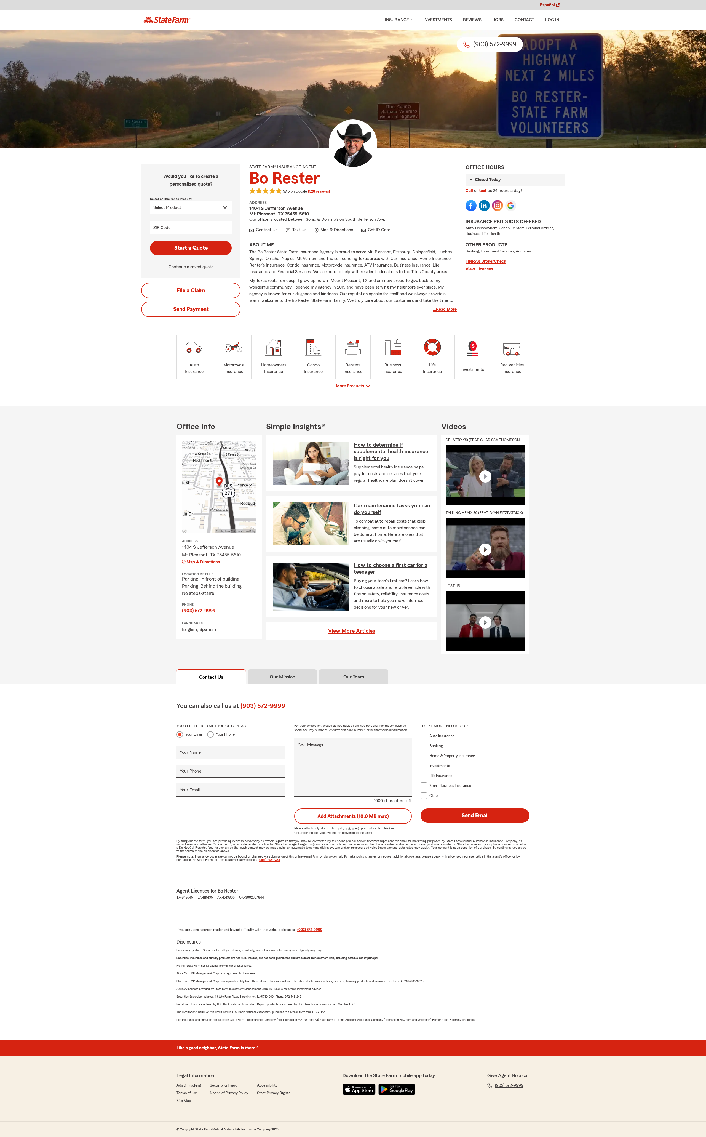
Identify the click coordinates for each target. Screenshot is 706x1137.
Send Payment (191, 309)
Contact (524, 20)
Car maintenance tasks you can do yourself (392, 509)
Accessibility (267, 1085)
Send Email (475, 815)
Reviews (472, 20)
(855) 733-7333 (269, 859)
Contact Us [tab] (211, 677)
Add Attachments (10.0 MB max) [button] (353, 816)
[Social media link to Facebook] (471, 205)
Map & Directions (203, 562)
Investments (437, 20)
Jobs (498, 20)
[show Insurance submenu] (411, 20)
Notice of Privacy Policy (229, 1093)
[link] (167, 19)
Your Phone (225, 734)
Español (547, 5)
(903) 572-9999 (198, 610)
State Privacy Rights (273, 1093)
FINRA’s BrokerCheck (486, 261)
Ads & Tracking (188, 1085)
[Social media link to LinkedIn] (484, 205)
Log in (552, 20)
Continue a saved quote (191, 267)
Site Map (183, 1101)
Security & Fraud (223, 1085)
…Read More (445, 309)
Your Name (190, 752)
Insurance (397, 20)
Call (469, 190)
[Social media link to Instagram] (497, 205)
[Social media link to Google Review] (510, 205)
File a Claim (191, 290)
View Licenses (479, 269)
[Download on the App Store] (359, 1089)
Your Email (194, 734)
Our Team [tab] (353, 676)
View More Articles (351, 631)
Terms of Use (187, 1093)
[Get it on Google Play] (396, 1089)
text (482, 190)
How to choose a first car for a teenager (390, 569)
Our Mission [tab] (282, 676)
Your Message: (311, 744)
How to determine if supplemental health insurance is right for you (391, 451)
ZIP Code (161, 227)
